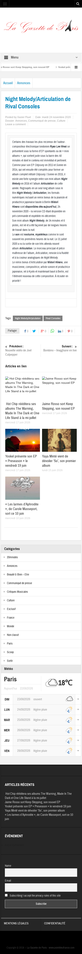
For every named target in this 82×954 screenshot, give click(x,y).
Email (8, 881)
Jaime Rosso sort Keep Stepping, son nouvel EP (58, 406)
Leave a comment (15, 124)
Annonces (23, 83)
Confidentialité (54, 923)
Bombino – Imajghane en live (60, 348)
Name (8, 866)
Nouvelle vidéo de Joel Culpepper (18, 350)
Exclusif (11, 609)
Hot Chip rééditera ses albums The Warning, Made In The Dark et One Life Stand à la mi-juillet (22, 411)
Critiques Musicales (17, 592)
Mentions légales (16, 923)
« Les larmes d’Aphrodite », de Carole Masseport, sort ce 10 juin (21, 509)
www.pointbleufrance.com (61, 947)
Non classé (13, 635)
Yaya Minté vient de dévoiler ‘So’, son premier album (59, 461)
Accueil (8, 83)
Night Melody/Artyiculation (28, 318)
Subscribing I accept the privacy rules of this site (35, 896)
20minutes (12, 557)
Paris (10, 644)
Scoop (10, 652)
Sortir (10, 661)
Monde (10, 626)
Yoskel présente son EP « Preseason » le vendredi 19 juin (21, 461)
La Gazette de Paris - (37, 947)
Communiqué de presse (42, 120)
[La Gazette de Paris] (41, 27)
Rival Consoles (53, 318)
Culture (61, 120)
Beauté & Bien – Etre (18, 575)
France (10, 618)
